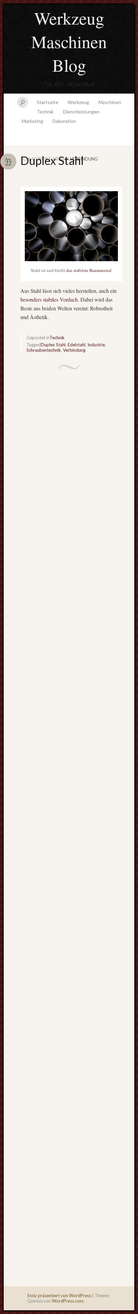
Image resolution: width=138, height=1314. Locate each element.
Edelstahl (76, 344)
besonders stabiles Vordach (49, 299)
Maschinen (109, 102)
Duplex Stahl (52, 160)
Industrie (96, 344)
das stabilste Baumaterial (89, 270)
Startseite (47, 102)
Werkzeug (78, 102)
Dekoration (64, 121)
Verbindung (74, 350)
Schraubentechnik (43, 350)
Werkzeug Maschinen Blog (69, 41)
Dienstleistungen (81, 111)
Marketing (32, 121)
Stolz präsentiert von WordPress (59, 1295)
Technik (45, 111)
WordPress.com (67, 1301)
